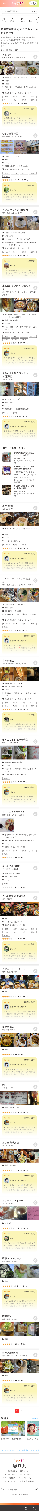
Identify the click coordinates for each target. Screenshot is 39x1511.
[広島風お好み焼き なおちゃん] (19, 325)
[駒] (19, 1109)
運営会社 (31, 1481)
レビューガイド (10, 1481)
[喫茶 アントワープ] (19, 1283)
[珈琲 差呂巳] (19, 538)
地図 (26, 1509)
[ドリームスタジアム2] (19, 835)
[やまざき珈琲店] (19, 167)
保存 (35, 57)
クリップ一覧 (34, 1509)
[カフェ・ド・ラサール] (19, 994)
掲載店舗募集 (12, 1471)
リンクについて (10, 1474)
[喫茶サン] (7, 1329)
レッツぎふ (6, 1450)
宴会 (30, 21)
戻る (4, 3)
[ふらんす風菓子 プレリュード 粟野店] (19, 406)
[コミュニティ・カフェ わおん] (19, 615)
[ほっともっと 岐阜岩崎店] (19, 772)
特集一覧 (35, 1418)
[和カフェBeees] (19, 1377)
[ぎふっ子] (19, 90)
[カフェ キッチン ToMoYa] (19, 244)
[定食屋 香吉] (19, 1052)
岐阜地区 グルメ (28, 1450)
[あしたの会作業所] (19, 877)
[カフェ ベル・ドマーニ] (19, 1225)
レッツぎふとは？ (25, 1474)
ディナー (13, 21)
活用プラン (24, 1471)
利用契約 (12, 1478)
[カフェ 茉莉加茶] (19, 1167)
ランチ (4, 21)
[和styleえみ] (19, 696)
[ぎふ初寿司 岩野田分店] (19, 928)
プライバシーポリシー (27, 1478)
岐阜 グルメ (16, 1450)
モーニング (21, 21)
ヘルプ (3, 1478)
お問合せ (22, 1481)
